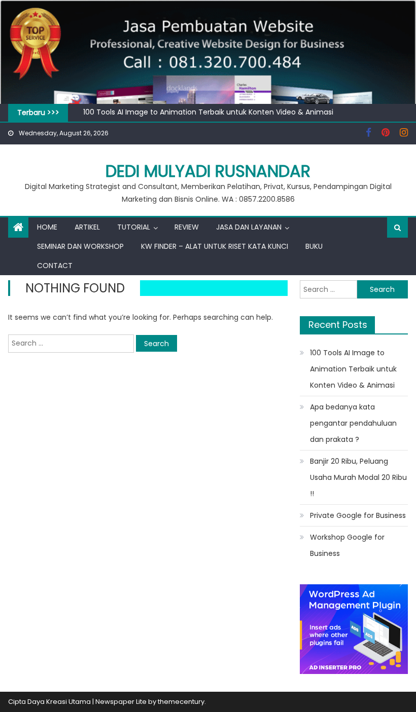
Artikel (87, 227)
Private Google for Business (358, 515)
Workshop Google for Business (347, 545)
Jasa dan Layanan (249, 227)
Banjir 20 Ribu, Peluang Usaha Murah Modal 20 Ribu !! (358, 477)
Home (47, 227)
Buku (314, 246)
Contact (55, 265)
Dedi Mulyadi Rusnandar (208, 171)
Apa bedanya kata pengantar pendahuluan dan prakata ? (353, 423)
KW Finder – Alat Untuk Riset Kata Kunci (214, 246)
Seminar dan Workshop (80, 246)
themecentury (181, 701)
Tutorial (133, 227)
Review (187, 227)
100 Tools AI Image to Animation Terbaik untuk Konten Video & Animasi (208, 112)
